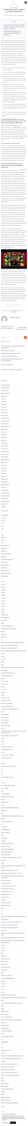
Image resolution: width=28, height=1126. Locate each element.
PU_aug (3, 983)
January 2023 (4, 448)
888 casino (17, 127)
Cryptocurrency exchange (7, 755)
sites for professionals (6, 1017)
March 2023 (4, 443)
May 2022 (3, 470)
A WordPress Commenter (7, 369)
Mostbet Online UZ (6, 894)
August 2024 (4, 396)
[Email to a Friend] (15, 305)
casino (2, 711)
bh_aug (3, 653)
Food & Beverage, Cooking (7, 785)
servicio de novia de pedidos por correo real (11, 1003)
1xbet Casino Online (6, 573)
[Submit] (25, 337)
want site (3, 1053)
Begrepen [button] (13, 1122)
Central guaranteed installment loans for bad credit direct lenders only (13, 732)
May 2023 (3, 437)
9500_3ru (3, 601)
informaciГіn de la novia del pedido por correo (12, 816)
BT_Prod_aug (4, 681)
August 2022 (4, 462)
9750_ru (3, 609)
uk (1, 1039)
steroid (3, 1033)
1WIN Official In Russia (7, 559)
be (1, 639)
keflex (2, 835)
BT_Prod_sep (4, 684)
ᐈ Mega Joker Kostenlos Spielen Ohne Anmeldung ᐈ (7, 328)
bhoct (2, 661)
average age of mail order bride (8, 628)
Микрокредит (4, 1086)
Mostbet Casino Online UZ (7, 888)
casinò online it (4, 722)
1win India (3, 556)
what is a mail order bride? (7, 1066)
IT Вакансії (4, 827)
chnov (2, 741)
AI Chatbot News (5, 617)
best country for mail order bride (9, 645)
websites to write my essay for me (9, 1064)
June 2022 (3, 468)
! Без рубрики (4, 515)
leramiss (3, 840)
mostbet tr (3, 900)
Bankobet (3, 634)
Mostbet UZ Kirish (5, 905)
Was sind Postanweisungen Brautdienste (11, 1058)
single (2, 1006)
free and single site (5, 793)
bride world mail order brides (8, 673)
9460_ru (3, 595)
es (1, 774)
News (2, 908)
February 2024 (4, 412)
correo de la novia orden (7, 746)
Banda (2, 631)
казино (3, 1080)
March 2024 (4, 410)
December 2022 (5, 451)
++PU (2, 523)
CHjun (2, 738)
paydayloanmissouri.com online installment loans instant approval (13, 941)
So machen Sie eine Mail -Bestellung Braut (11, 1019)
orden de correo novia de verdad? (9, 924)
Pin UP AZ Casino (5, 959)
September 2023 (5, 426)
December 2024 (5, 385)
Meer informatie (6, 1122)
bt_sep (2, 686)
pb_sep (3, 947)
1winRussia (4, 567)
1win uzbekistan (5, 565)
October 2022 (4, 457)
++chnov (3, 520)
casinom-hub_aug (5, 725)
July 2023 (3, 432)
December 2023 (5, 418)
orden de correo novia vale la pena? (9, 927)
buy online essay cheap (6, 703)
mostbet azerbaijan (6, 883)
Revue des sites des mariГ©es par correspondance (13, 997)
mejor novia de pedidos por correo (9, 870)
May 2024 (3, 404)
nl (1, 911)
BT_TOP (3, 689)
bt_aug (2, 678)
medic (2, 863)
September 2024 (5, 393)
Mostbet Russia (5, 897)
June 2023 (3, 434)
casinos (3, 728)
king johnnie (4, 838)
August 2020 (4, 504)
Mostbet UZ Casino (6, 902)
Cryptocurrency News (6, 757)
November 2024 (5, 387)
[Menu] (25, 2)
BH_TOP (3, 659)
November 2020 (5, 495)
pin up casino (4, 964)
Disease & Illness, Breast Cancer (9, 766)
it (1, 824)
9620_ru (3, 606)
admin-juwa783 (20, 15)
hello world (4, 810)
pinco (2, 972)
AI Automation (4, 614)
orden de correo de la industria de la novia (11, 922)
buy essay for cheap (6, 700)
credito (3, 752)
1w (2, 542)
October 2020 (4, 498)
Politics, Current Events (7, 975)
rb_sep (2, 992)
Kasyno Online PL (5, 832)
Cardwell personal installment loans (9, 709)
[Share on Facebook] (10, 305)
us (1, 1044)
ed (1, 768)
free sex (3, 799)
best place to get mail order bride (9, 648)
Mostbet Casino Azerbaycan (8, 886)
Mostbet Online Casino (7, 891)
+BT (2, 526)
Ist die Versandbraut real (7, 821)
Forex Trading (4, 788)
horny (2, 813)
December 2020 (5, 493)
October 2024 (4, 390)
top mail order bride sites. (7, 1036)
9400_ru (3, 592)
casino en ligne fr (5, 714)
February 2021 (4, 490)
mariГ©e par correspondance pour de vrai (11, 857)
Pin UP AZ (3, 956)
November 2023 (5, 421)
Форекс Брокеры (5, 1097)
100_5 (2, 534)
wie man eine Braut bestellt (7, 1069)
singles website (5, 1011)
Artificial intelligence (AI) (7, 625)
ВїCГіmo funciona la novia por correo (10, 1075)
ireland (2, 818)
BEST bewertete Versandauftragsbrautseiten (12, 642)
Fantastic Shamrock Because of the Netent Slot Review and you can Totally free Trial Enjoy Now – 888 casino (14, 26)
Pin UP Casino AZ (5, 967)
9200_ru (3, 587)
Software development (6, 1030)
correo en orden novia (6, 749)
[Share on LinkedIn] (20, 305)
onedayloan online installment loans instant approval (14, 916)
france (2, 791)
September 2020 (5, 501)
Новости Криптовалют (7, 1089)
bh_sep (3, 656)
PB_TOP (3, 950)
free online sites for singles (7, 796)
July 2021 (3, 487)
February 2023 (4, 446)
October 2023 (4, 423)
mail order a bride (5, 846)
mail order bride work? (6, 852)
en (1, 771)
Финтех (3, 1094)
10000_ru (3, 537)
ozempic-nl (4, 930)
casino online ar (5, 720)
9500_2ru (3, 598)
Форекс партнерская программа (9, 1102)
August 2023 (4, 429)
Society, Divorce (5, 1025)
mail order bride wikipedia (7, 849)
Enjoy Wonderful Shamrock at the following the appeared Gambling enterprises (12, 33)
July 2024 (3, 398)
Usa (2, 1047)
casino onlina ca (5, 717)
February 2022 (4, 479)
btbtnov (3, 692)
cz (1, 760)
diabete (3, 763)
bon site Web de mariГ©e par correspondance (12, 667)
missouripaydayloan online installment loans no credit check (12, 876)
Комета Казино (5, 1083)
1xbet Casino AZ (5, 570)
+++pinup (3, 518)
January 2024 (4, 415)
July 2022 (3, 465)
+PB (2, 529)
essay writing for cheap (6, 777)
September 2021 (5, 484)
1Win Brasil (4, 548)
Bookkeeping (4, 670)
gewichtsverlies (5, 802)
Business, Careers (5, 697)
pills (2, 953)
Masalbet (3, 860)
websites (3, 1061)
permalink (14, 312)
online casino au (5, 919)
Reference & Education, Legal (8, 995)
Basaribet (3, 637)
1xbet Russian (4, 576)
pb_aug (3, 945)
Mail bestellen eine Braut (7, 843)
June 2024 (3, 401)
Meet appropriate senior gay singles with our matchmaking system (12, 359)
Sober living (4, 1022)
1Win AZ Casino (5, 545)
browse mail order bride (7, 675)
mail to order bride (5, 854)
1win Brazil (4, 551)
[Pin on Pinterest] (18, 305)
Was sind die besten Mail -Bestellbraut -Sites (12, 1055)
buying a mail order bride (7, 706)
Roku (2, 1000)
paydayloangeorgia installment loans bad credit (12, 937)
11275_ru (3, 540)
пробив (3, 1091)
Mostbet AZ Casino (6, 880)
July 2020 (3, 506)
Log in (2, 1111)
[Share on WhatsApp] (7, 305)
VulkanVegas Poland (6, 1050)
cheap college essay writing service (9, 735)
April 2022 (3, 473)
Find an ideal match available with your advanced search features (13, 346)
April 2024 (3, 407)
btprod (3, 695)
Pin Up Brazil (4, 961)
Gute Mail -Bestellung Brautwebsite (10, 807)
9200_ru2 (3, 590)
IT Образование (5, 829)
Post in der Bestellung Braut (8, 978)
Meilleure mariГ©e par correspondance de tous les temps (13, 866)
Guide (2, 804)
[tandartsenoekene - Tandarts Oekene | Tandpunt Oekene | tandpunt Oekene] (14, 2)
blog (2, 664)
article (2, 623)
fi (1, 780)
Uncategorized (14, 7)
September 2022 (5, 459)
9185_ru (3, 584)
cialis (2, 744)
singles (2, 1008)
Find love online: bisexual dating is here (10, 353)
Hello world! (18, 369)
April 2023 (3, 440)
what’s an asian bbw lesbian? (8, 350)
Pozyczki (3, 981)
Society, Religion (5, 1028)
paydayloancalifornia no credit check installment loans (13, 934)
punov (2, 989)
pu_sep (2, 986)
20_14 (2, 581)
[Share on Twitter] (12, 305)
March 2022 (4, 476)
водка (2, 1078)
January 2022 (4, 482)
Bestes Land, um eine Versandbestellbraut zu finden (13, 650)
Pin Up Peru (4, 970)
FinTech (3, 782)
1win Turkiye (4, 562)
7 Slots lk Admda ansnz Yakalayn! (9, 356)
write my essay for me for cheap (9, 1072)
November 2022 (5, 454)
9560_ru (3, 603)
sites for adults (4, 1014)
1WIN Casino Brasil (6, 554)
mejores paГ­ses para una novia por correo (11, 873)
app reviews (4, 620)
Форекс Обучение (5, 1100)
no (1, 913)
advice (2, 612)
